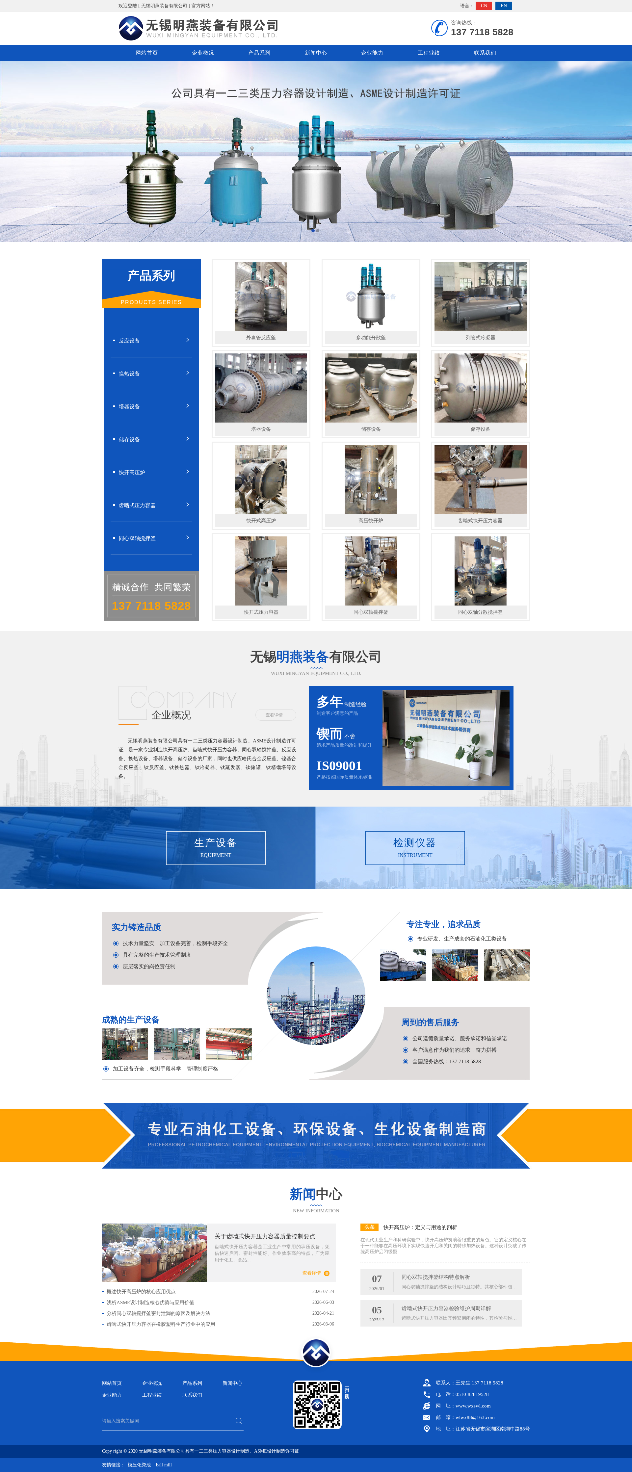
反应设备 (129, 341)
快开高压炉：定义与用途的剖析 (420, 1227)
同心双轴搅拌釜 (137, 538)
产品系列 (259, 53)
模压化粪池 (139, 1464)
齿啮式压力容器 (137, 505)
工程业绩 (429, 53)
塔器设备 (129, 406)
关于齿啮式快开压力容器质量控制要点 (265, 1236)
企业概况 (203, 53)
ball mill (164, 1464)
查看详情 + (276, 714)
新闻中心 (316, 53)
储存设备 (129, 439)
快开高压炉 (132, 472)
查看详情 (312, 1273)
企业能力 (372, 53)
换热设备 (129, 373)
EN (504, 5)
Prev (11, 151)
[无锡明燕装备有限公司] (316, 151)
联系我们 (485, 53)
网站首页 (147, 53)
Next (620, 151)
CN (484, 5)
